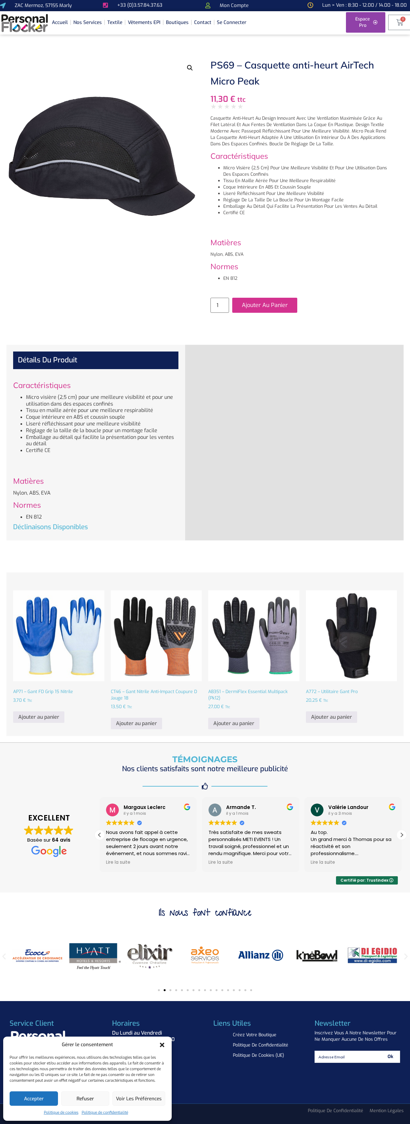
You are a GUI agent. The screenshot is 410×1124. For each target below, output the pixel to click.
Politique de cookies (61, 1112)
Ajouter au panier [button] (38, 717)
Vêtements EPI (144, 22)
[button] (162, 1045)
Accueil (60, 22)
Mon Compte (234, 5)
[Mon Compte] (208, 5)
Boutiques (177, 22)
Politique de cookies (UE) (258, 1055)
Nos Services (87, 22)
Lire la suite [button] (118, 862)
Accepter (34, 1099)
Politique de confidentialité (105, 1112)
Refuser (85, 1099)
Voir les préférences (139, 1099)
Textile (114, 22)
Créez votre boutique (254, 1035)
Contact (202, 22)
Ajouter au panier (265, 305)
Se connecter (231, 22)
